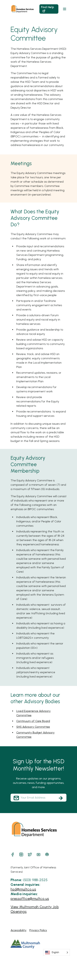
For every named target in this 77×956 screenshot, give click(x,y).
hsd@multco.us (23, 889)
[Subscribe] (61, 798)
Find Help (47, 7)
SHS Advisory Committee (33, 726)
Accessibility (19, 930)
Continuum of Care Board (33, 721)
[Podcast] (47, 854)
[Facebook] (13, 854)
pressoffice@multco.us (30, 898)
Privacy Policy (38, 930)
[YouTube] (38, 854)
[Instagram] (21, 854)
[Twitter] (30, 854)
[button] (64, 9)
